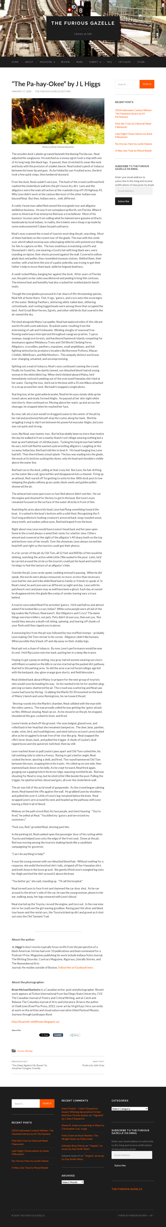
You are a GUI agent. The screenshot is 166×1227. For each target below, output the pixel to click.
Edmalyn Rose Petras (73, 1145)
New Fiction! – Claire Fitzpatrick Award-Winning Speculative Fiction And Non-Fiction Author (81, 1112)
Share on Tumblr (58, 1035)
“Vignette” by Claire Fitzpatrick (83, 1117)
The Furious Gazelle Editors (53, 91)
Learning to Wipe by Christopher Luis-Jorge (83, 1127)
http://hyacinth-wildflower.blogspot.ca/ (35, 1021)
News (79, 62)
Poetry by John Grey (93, 1063)
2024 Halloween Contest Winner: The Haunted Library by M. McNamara (133, 113)
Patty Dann (68, 1135)
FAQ (109, 62)
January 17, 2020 (21, 91)
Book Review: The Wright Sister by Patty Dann (80, 1137)
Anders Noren (138, 1215)
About (29, 62)
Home (15, 62)
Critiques (124, 62)
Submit (93, 62)
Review (65, 62)
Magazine (46, 62)
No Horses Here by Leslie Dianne (133, 143)
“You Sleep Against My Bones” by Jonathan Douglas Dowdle (29, 1065)
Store (141, 62)
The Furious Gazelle (83, 23)
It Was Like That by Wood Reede (133, 150)
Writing (28, 1051)
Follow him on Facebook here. (76, 967)
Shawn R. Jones (70, 1125)
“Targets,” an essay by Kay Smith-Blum (82, 1147)
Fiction (21, 1051)
